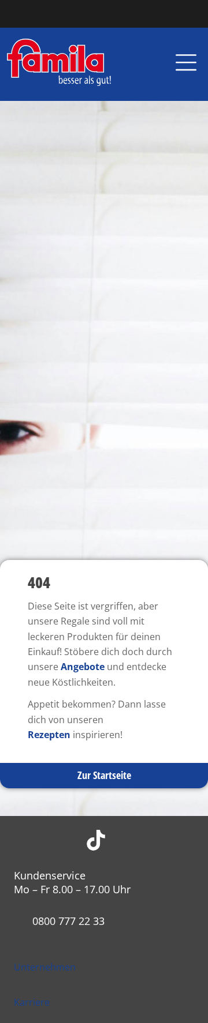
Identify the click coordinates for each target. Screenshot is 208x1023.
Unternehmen (45, 967)
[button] (186, 64)
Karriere (32, 1002)
